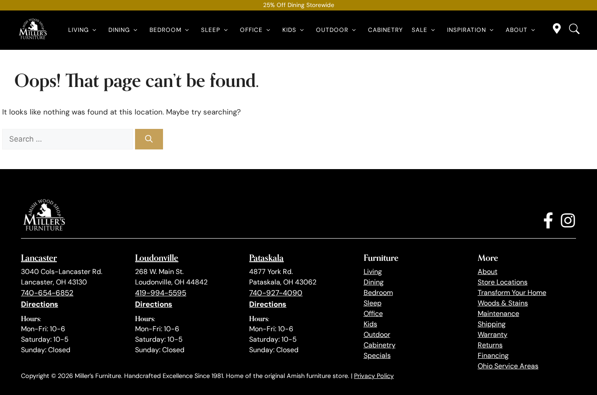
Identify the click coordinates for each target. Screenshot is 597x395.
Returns (490, 345)
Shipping (492, 324)
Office (251, 30)
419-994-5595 (160, 292)
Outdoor (332, 30)
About (517, 30)
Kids (289, 30)
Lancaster (39, 257)
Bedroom (165, 30)
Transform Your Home (512, 292)
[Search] (149, 139)
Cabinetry (385, 30)
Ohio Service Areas (508, 366)
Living (78, 30)
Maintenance (498, 313)
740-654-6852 (47, 292)
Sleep (210, 30)
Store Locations (503, 282)
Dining (119, 30)
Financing (493, 355)
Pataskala (266, 257)
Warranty (492, 334)
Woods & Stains (503, 303)
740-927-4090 (275, 292)
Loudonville (156, 257)
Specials (377, 355)
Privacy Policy (374, 376)
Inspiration (466, 30)
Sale (419, 30)
